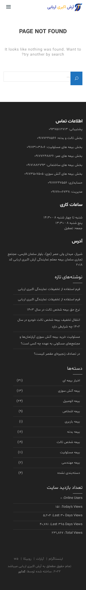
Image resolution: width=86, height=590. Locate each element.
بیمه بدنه (73, 432)
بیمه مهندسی (71, 462)
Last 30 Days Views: (66, 515)
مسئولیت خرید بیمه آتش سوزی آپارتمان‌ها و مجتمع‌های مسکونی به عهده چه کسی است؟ (50, 340)
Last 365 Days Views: (65, 524)
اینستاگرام (56, 559)
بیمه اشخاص (71, 411)
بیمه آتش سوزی (69, 391)
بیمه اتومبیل (71, 401)
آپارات (40, 559)
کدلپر (21, 571)
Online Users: (72, 498)
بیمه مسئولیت (70, 452)
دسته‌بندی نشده (68, 473)
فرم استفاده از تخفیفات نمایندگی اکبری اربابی (49, 289)
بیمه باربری (72, 421)
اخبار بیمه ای (71, 380)
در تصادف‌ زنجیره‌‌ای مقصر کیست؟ (57, 354)
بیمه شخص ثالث (68, 442)
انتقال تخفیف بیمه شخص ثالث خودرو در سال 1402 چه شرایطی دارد (48, 323)
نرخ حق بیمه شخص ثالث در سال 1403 (53, 309)
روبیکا (27, 559)
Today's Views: (71, 507)
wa (16, 559)
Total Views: (72, 533)
